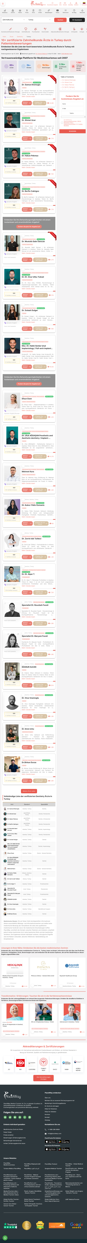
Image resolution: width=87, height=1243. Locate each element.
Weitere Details (25, 103)
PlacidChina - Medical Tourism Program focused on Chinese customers (32, 1176)
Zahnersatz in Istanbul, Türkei (69, 1022)
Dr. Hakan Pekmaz (68, 85)
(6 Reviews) (70, 983)
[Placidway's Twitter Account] (10, 1117)
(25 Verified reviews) (11, 780)
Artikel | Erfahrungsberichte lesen (14, 1143)
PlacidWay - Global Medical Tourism (74, 1165)
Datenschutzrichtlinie (69, 124)
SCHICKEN (72, 131)
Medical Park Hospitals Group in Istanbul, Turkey (13, 976)
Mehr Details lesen (28, 96)
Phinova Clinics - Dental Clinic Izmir (42, 976)
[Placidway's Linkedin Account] (29, 1117)
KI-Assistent (77, 20)
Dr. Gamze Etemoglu (69, 80)
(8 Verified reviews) (10, 136)
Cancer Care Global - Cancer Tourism (10, 1204)
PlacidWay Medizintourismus (9, 1164)
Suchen (60, 20)
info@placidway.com (54, 1133)
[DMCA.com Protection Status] (40, 1225)
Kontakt (47, 1117)
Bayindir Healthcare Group (68, 976)
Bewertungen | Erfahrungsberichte (15, 1138)
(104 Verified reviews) (11, 590)
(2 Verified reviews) (10, 684)
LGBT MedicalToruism (72, 1199)
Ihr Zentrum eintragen (52, 1106)
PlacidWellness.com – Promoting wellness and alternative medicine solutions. (11, 1185)
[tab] (22, 991)
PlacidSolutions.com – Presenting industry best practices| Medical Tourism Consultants (53, 1177)
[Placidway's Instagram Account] (24, 1117)
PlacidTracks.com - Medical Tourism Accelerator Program (74, 1170)
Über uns (47, 1098)
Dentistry (20, 36)
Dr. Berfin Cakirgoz (68, 87)
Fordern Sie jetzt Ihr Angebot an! (29, 226)
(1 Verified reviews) (10, 557)
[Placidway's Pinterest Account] (19, 1117)
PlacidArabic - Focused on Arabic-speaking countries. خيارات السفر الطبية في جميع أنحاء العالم (53, 1185)
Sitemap (47, 1120)
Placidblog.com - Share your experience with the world (73, 1176)
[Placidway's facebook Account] (5, 1117)
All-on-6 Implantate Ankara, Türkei (42, 1022)
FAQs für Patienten (51, 1109)
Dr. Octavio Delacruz (41, 53)
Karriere (47, 1114)
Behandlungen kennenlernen (13, 1140)
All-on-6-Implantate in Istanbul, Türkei (13, 1025)
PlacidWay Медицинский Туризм (32, 1165)
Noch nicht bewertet (10, 257)
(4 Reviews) (13, 983)
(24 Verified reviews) (11, 103)
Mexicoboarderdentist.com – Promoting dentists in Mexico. (74, 1184)
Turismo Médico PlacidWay (12, 1168)
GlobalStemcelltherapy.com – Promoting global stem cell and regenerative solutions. (54, 1193)
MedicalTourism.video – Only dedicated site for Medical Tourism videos (11, 1193)
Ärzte (11, 36)
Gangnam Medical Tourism (53, 1168)
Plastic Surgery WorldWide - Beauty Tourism (32, 1192)
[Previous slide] (3, 974)
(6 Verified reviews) (10, 520)
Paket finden (8, 1132)
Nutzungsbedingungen (70, 121)
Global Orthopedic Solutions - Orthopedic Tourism (33, 1204)
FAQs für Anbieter (50, 1111)
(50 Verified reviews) (11, 419)
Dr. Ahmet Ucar (67, 82)
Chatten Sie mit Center (38, 103)
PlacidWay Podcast (51, 1164)
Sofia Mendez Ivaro (66, 53)
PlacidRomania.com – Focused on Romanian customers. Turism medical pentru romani (12, 1177)
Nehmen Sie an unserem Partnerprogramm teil (59, 1100)
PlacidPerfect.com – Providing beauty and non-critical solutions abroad (32, 1184)
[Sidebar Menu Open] (3, 4)
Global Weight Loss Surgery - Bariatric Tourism (74, 1192)
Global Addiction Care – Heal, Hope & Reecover (52, 1200)
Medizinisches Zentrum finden (13, 1129)
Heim (4, 36)
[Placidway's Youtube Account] (15, 1117)
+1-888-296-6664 (54, 1129)
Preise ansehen (8, 1135)
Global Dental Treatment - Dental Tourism (32, 1200)
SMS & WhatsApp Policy (72, 121)
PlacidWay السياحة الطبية (31, 1168)
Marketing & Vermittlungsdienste (55, 1103)
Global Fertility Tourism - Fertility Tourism (11, 1200)
